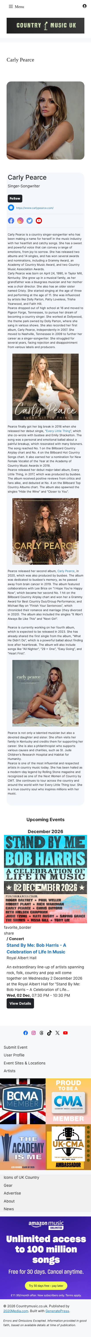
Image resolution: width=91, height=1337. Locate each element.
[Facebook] (11, 220)
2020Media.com (15, 1311)
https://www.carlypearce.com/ (34, 208)
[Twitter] (29, 220)
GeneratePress (57, 1311)
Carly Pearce (66, 571)
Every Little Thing (58, 431)
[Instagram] (20, 220)
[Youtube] (39, 220)
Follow (15, 198)
